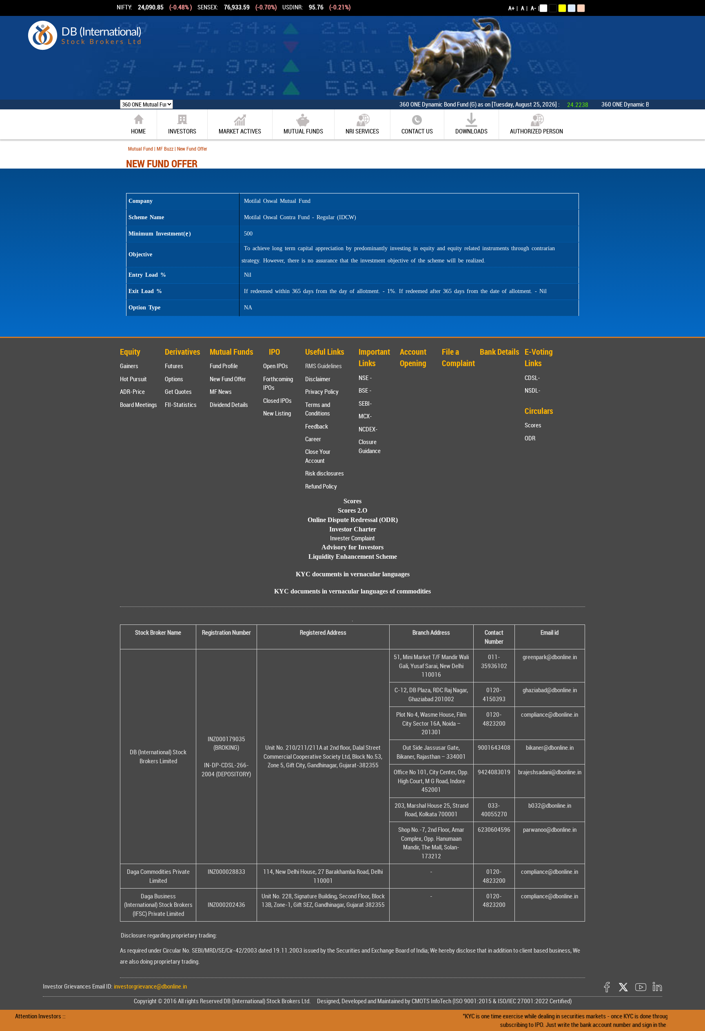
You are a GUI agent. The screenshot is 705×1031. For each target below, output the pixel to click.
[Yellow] (562, 8)
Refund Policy (321, 486)
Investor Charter (352, 529)
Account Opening (413, 357)
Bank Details (499, 351)
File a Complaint (458, 357)
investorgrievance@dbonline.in (150, 986)
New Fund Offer (228, 379)
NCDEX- (368, 429)
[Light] (543, 8)
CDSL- (532, 377)
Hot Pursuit (133, 379)
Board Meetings (138, 404)
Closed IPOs (277, 400)
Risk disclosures (324, 473)
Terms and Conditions (317, 408)
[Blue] (572, 8)
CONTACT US (417, 131)
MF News (221, 391)
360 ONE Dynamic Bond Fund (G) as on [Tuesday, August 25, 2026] (450, 104)
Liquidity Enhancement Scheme (352, 556)
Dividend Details (229, 404)
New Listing (277, 413)
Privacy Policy (322, 391)
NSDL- (533, 390)
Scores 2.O (352, 510)
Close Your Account (317, 455)
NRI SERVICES (362, 131)
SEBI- (365, 403)
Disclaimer (317, 379)
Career (313, 439)
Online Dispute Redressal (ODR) (353, 519)
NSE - (365, 377)
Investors (182, 131)
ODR (530, 438)
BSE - (365, 390)
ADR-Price (132, 391)
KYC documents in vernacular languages (353, 574)
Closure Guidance (370, 446)
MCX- (365, 416)
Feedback (316, 426)
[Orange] (581, 8)
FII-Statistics (181, 404)
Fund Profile (224, 366)
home (138, 131)
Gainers (129, 366)
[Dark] (553, 8)
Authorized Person (536, 131)
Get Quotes (178, 391)
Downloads (471, 131)
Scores (533, 425)
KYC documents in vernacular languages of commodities (352, 591)
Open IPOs (275, 366)
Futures (174, 366)
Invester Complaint (352, 538)
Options (174, 379)
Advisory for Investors (352, 547)
